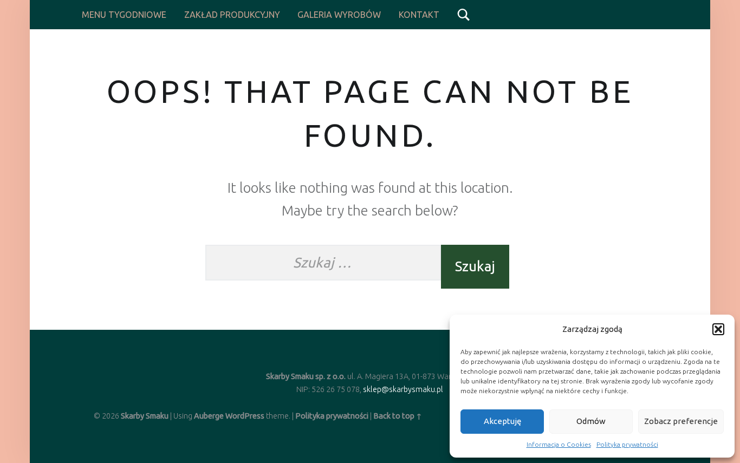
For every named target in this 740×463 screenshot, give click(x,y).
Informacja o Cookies (559, 444)
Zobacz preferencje (681, 421)
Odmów (591, 421)
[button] (718, 329)
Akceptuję (502, 421)
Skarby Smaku (144, 416)
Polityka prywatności (627, 444)
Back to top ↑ (397, 416)
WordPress (244, 416)
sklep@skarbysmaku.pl (403, 389)
